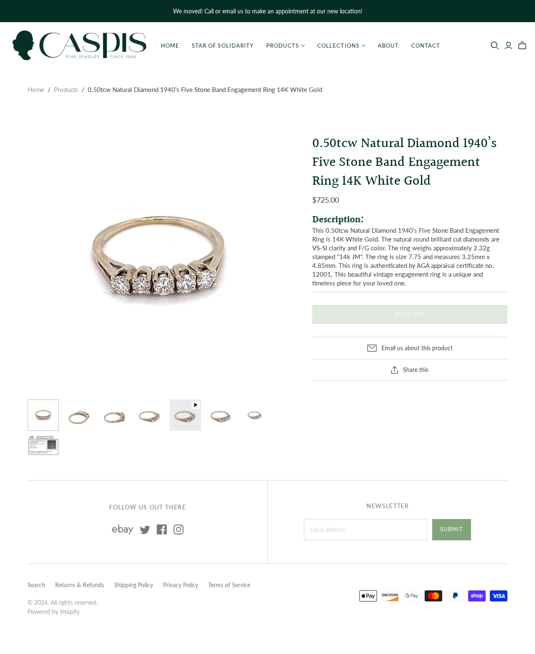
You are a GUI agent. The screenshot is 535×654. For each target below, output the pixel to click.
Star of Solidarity (223, 45)
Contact (425, 45)
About (388, 45)
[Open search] (495, 45)
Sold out (410, 314)
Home (170, 45)
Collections (338, 45)
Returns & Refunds (79, 584)
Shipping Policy (133, 584)
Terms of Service (229, 584)
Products (282, 45)
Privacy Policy (180, 584)
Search (36, 584)
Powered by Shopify (53, 611)
